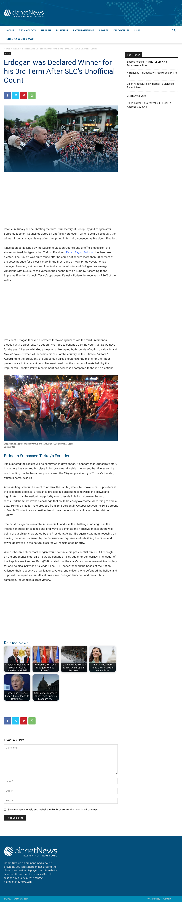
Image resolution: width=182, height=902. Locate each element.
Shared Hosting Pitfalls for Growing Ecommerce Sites (147, 63)
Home (10, 30)
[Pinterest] (23, 95)
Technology (27, 30)
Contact (167, 898)
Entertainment (83, 30)
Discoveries (121, 30)
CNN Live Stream (136, 95)
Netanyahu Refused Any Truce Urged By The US (152, 74)
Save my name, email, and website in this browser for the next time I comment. (53, 809)
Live (137, 30)
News (16, 48)
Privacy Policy (153, 898)
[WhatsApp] (32, 95)
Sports (103, 30)
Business (62, 30)
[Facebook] (7, 95)
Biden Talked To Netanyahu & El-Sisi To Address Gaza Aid (149, 105)
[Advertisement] (60, 201)
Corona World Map (20, 39)
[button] (174, 30)
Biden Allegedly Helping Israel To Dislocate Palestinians (151, 85)
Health (46, 30)
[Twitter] (15, 95)
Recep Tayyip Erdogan (80, 252)
